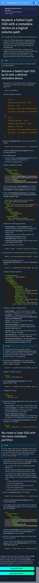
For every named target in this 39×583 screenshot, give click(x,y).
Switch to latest (30, 9)
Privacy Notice (16, 565)
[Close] (33, 556)
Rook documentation (23, 456)
